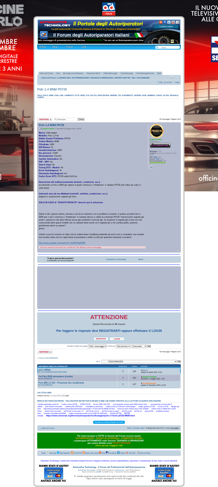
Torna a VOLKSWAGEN (48, 358)
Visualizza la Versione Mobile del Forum (109, 422)
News (43, 453)
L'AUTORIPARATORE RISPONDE (53, 372)
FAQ (161, 82)
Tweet (140, 259)
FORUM (65, 46)
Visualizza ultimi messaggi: (77, 346)
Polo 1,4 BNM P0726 (52, 89)
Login (177, 82)
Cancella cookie (138, 428)
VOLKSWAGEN (143, 78)
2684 (155, 157)
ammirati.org (119, 470)
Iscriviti (169, 82)
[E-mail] (151, 167)
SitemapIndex (64, 453)
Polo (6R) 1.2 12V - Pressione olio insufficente (61, 383)
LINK (78, 46)
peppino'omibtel (48, 128)
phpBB (98, 472)
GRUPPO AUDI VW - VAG (124, 78)
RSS (103, 453)
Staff (129, 428)
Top (178, 251)
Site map (52, 453)
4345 (157, 159)
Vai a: (98, 361)
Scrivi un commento (45, 118)
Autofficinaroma (149, 383)
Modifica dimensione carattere (177, 77)
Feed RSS (77, 453)
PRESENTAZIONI (86, 40)
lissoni (145, 370)
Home (39, 46)
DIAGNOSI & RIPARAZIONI (101, 78)
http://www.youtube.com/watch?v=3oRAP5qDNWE (62, 243)
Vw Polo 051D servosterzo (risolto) (55, 376)
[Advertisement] (109, 59)
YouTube (131, 453)
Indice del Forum (49, 78)
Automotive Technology (86, 470)
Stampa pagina (172, 77)
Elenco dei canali (91, 453)
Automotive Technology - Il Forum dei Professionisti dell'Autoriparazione (109, 467)
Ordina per (111, 346)
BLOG (50, 46)
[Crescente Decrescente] (141, 346)
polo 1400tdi (44, 370)
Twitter (122, 453)
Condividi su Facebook (116, 259)
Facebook (112, 453)
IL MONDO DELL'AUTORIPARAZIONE (73, 78)
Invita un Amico (145, 453)
